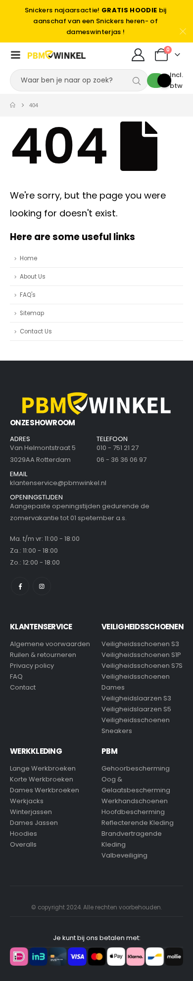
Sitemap (32, 313)
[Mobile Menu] (15, 54)
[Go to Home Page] (12, 105)
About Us (33, 277)
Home (28, 258)
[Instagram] (42, 586)
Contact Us (36, 331)
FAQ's (28, 295)
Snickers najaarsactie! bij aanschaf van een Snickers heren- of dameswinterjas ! (96, 21)
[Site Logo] (57, 54)
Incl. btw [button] (176, 80)
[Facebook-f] (20, 586)
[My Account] (137, 54)
